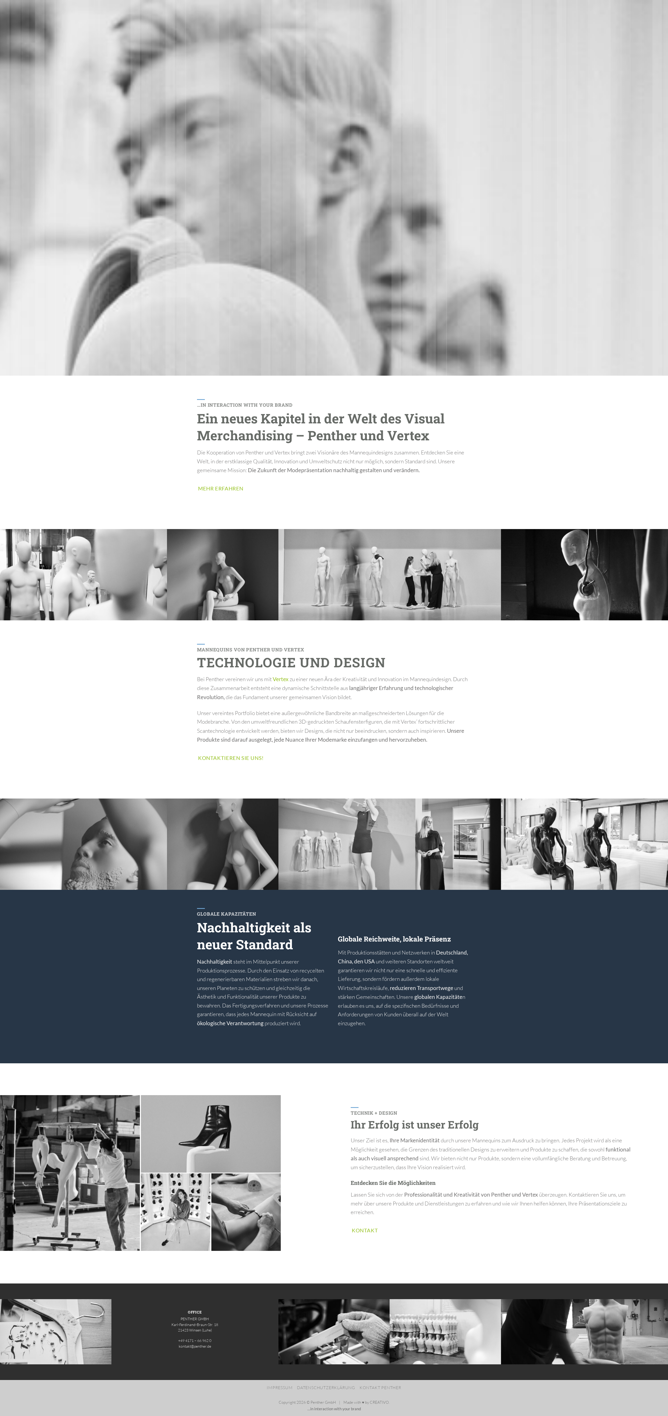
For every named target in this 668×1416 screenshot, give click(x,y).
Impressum (280, 1387)
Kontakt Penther (380, 1387)
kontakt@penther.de (195, 1346)
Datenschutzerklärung (326, 1387)
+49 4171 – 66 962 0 (194, 1340)
